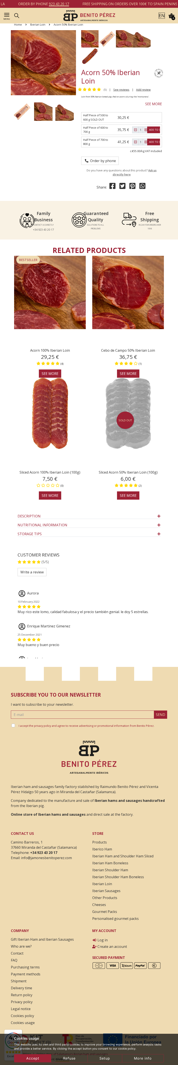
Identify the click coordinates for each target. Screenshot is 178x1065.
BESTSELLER (28, 260)
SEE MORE (153, 104)
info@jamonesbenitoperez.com (46, 857)
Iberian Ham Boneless (110, 863)
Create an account (112, 946)
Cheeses (99, 904)
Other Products (104, 897)
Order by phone (102, 160)
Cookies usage (23, 1022)
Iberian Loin (37, 24)
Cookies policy (22, 1015)
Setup (104, 1058)
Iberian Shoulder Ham (110, 870)
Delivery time (21, 988)
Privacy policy (22, 1001)
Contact (17, 953)
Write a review (32, 572)
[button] (161, 15)
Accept (32, 1058)
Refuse (69, 1058)
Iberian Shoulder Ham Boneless (118, 877)
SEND (160, 714)
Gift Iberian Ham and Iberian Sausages (42, 939)
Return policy (21, 995)
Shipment (18, 981)
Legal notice (21, 1008)
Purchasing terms (25, 967)
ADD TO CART (157, 129)
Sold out (125, 420)
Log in (102, 940)
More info (143, 1058)
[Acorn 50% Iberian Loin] (89, 15)
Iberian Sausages (106, 890)
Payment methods (25, 974)
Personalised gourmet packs (115, 918)
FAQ (14, 960)
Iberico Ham (102, 849)
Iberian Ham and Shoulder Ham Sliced (122, 856)
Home (18, 24)
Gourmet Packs (104, 911)
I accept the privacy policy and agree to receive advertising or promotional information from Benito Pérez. (86, 725)
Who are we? (21, 946)
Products (99, 842)
